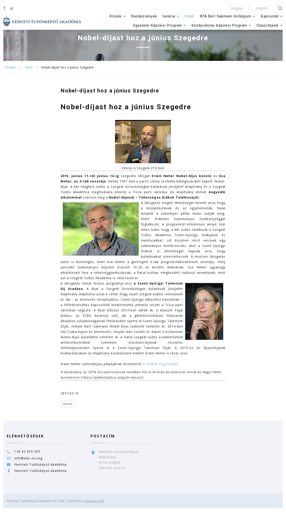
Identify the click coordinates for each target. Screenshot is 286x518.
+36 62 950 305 (27, 451)
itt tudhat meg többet (160, 364)
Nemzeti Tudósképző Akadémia (40, 464)
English (261, 8)
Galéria (169, 16)
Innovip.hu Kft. (94, 501)
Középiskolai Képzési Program (219, 25)
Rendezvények (144, 16)
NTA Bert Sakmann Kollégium (225, 16)
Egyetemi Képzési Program (157, 25)
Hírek (189, 16)
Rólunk (115, 16)
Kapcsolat (269, 16)
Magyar (237, 8)
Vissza (67, 404)
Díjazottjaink (268, 25)
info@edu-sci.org (28, 458)
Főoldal (9, 67)
